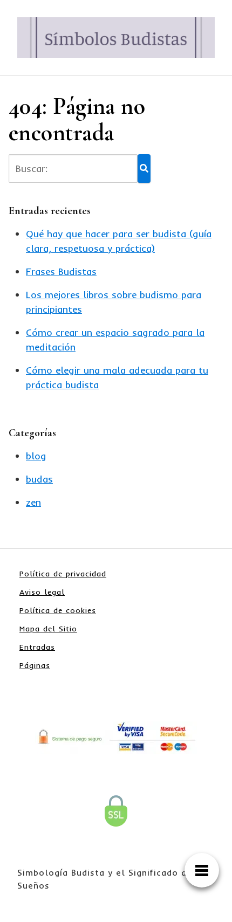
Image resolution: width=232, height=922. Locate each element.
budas (39, 479)
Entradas (37, 647)
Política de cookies (57, 610)
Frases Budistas (61, 271)
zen (33, 502)
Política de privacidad (62, 574)
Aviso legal (42, 592)
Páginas (34, 665)
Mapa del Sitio (48, 629)
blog (36, 456)
